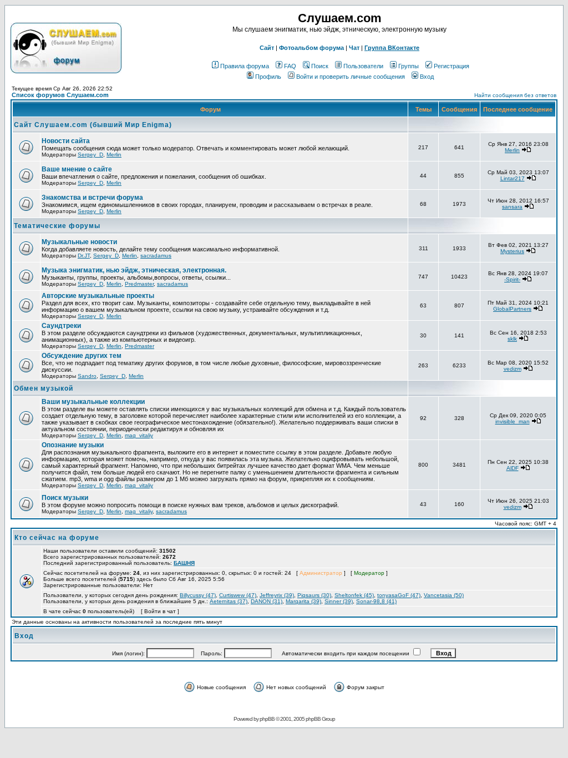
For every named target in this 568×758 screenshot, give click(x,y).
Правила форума (244, 66)
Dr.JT (84, 255)
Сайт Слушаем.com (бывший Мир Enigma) (93, 125)
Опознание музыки (73, 445)
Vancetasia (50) (444, 595)
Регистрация (451, 66)
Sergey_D (90, 154)
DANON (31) (266, 601)
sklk (512, 339)
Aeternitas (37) (228, 601)
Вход (427, 76)
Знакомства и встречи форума (92, 197)
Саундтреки (61, 326)
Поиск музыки (65, 498)
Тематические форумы (57, 226)
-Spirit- (512, 279)
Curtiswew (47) (237, 595)
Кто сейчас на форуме (56, 538)
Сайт (267, 47)
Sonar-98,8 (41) (376, 601)
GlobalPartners (512, 309)
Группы (408, 66)
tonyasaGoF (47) (398, 595)
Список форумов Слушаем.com (60, 95)
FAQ (290, 66)
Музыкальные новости (79, 242)
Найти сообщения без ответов (515, 95)
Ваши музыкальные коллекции (93, 402)
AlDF (512, 468)
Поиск (319, 66)
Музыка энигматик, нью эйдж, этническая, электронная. (134, 270)
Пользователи (363, 66)
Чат (354, 47)
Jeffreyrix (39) (277, 595)
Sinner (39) (338, 601)
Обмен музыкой (43, 388)
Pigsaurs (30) (314, 595)
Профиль (268, 76)
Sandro (87, 376)
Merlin (113, 154)
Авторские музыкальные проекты (98, 296)
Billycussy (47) (198, 595)
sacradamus (155, 255)
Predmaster (139, 284)
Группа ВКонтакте (391, 47)
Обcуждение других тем (81, 356)
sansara (512, 207)
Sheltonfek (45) (354, 595)
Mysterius (512, 251)
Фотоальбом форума (311, 47)
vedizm (512, 369)
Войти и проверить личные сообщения (350, 76)
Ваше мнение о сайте (77, 169)
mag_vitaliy (139, 435)
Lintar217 (512, 178)
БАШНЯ (184, 563)
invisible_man (512, 421)
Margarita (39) (303, 601)
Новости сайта (66, 141)
